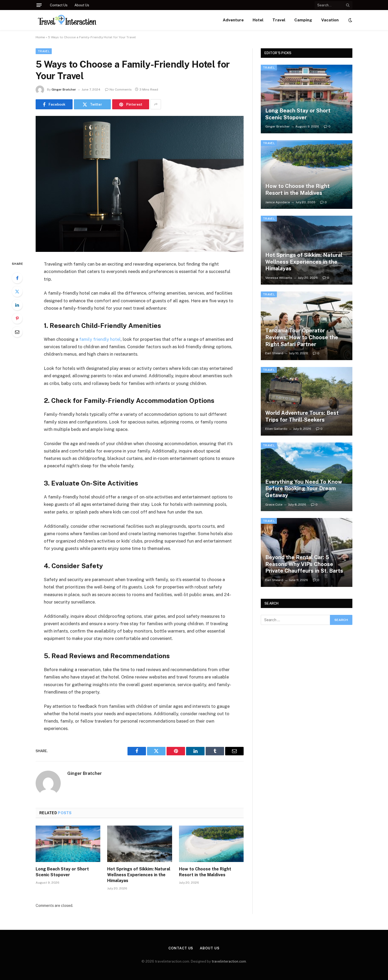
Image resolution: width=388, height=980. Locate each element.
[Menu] (39, 5)
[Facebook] (17, 278)
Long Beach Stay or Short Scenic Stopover (62, 871)
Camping (303, 20)
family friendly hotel (100, 339)
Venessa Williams (278, 278)
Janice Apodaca (277, 202)
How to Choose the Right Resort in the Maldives (205, 871)
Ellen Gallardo (276, 429)
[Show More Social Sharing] (155, 104)
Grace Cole (273, 504)
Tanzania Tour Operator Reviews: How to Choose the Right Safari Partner (301, 337)
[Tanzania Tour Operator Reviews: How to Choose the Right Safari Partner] (306, 325)
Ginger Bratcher (63, 89)
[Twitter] (17, 291)
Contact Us (59, 5)
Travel (278, 20)
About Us (81, 5)
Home (40, 37)
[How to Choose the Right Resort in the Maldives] (211, 844)
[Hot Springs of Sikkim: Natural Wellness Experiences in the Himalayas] (139, 844)
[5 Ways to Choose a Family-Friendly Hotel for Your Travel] (140, 184)
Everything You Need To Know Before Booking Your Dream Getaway (303, 488)
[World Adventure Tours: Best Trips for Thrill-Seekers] (306, 401)
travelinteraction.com (229, 961)
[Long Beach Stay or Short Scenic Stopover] (68, 844)
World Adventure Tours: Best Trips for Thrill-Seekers (302, 416)
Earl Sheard (274, 353)
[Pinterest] (17, 318)
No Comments (121, 89)
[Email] (17, 332)
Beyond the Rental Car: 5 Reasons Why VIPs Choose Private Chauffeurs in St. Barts (304, 564)
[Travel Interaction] (67, 20)
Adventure (233, 20)
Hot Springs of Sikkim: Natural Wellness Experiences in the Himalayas (138, 874)
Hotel (258, 20)
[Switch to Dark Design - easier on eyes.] (349, 20)
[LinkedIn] (17, 305)
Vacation (330, 20)
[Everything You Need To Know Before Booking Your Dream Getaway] (306, 476)
